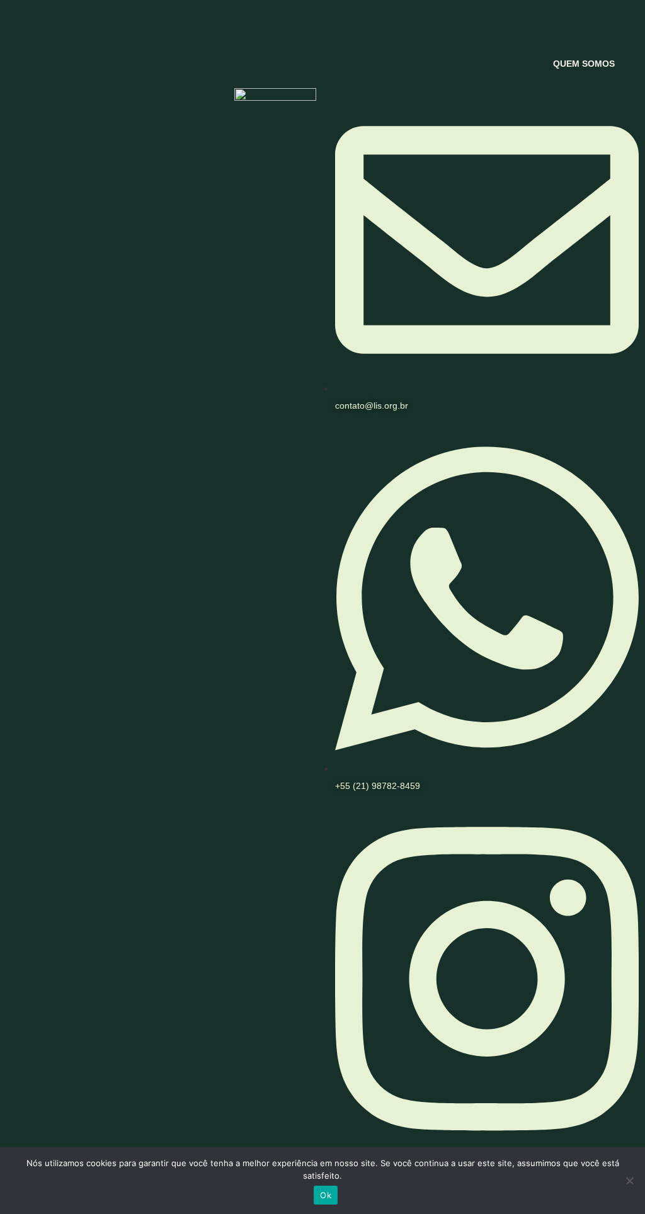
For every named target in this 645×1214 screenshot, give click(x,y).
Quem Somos (584, 64)
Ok (325, 1195)
